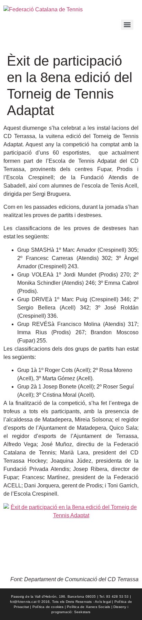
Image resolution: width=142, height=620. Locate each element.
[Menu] (127, 25)
